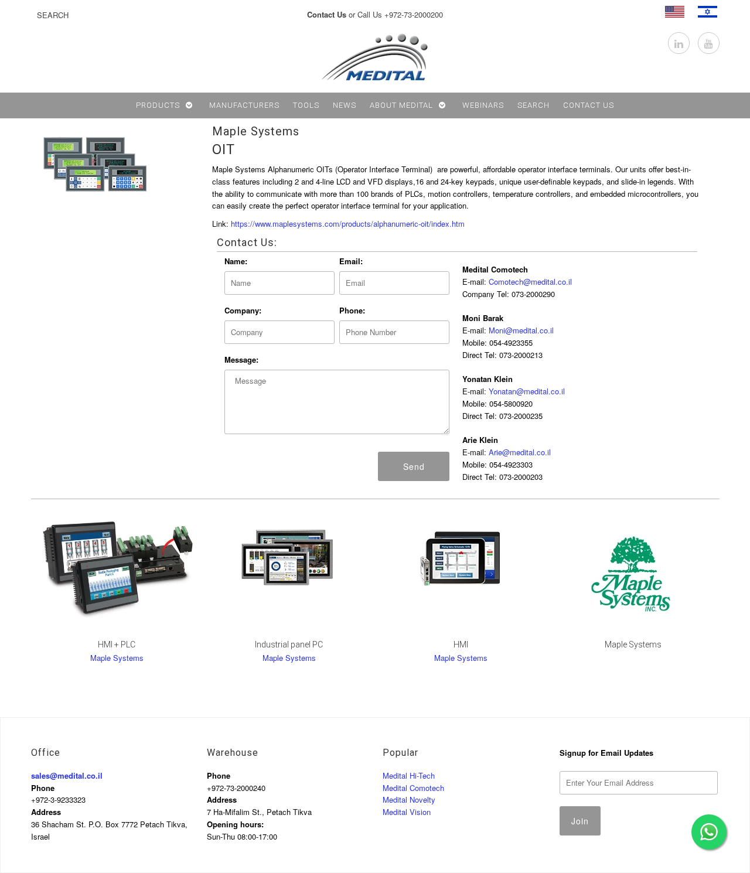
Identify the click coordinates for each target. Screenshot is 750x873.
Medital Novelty (409, 799)
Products (158, 105)
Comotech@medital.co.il (530, 281)
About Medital (401, 105)
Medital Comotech (413, 787)
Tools (306, 105)
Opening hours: (235, 824)
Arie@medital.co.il (520, 452)
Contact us (588, 105)
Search (533, 105)
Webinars (483, 105)
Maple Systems (255, 131)
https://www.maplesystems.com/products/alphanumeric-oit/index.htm (348, 223)
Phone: (352, 310)
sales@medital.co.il (67, 775)
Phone (42, 787)
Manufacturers (244, 105)
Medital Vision (407, 811)
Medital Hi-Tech (409, 775)
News (344, 105)
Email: (351, 261)
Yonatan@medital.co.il (527, 391)
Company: (242, 310)
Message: (241, 359)
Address (46, 811)
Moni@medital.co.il (521, 330)
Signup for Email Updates (606, 752)
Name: (235, 261)
